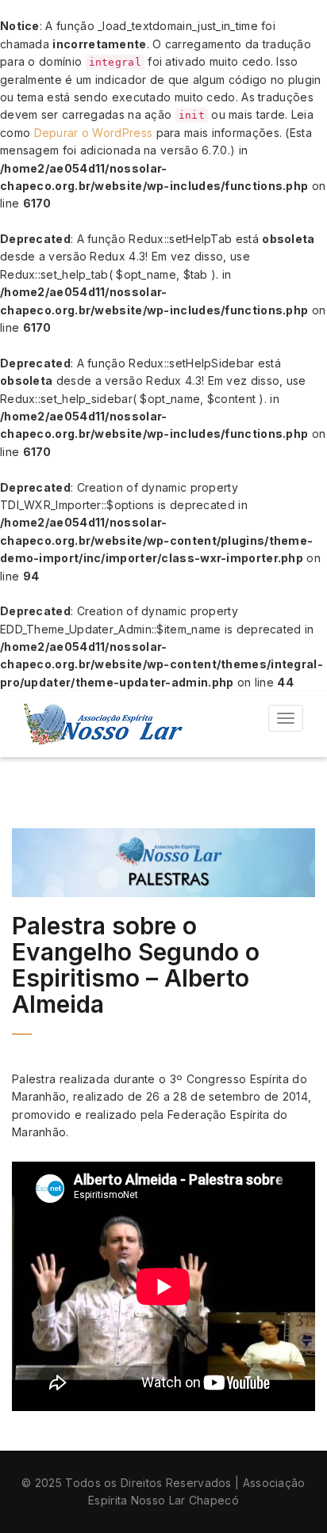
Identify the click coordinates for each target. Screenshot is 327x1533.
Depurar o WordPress (93, 132)
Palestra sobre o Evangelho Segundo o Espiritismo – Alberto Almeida (136, 964)
